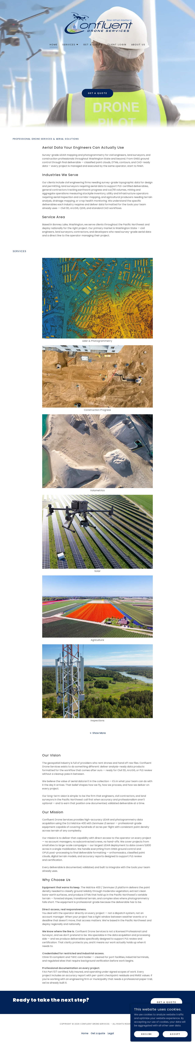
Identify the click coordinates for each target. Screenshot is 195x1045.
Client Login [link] (117, 44)
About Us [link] (138, 44)
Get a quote (97, 93)
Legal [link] (111, 1033)
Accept (175, 1034)
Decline (146, 1034)
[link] (97, 23)
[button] (70, 44)
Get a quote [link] (93, 44)
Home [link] (54, 44)
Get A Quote (166, 1002)
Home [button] (84, 1033)
